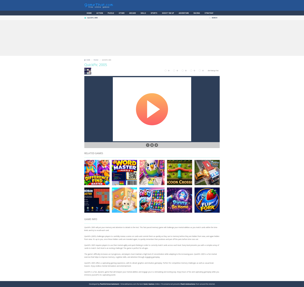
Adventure (184, 13)
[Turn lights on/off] (148, 145)
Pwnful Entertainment (109, 284)
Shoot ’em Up (168, 13)
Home (89, 13)
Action (99, 13)
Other (121, 13)
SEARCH (214, 18)
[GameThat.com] (98, 5)
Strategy (209, 13)
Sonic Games (148, 284)
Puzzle (111, 13)
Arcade (132, 13)
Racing (197, 13)
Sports (154, 13)
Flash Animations (187, 284)
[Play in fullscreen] (152, 145)
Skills (143, 13)
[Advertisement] (152, 38)
